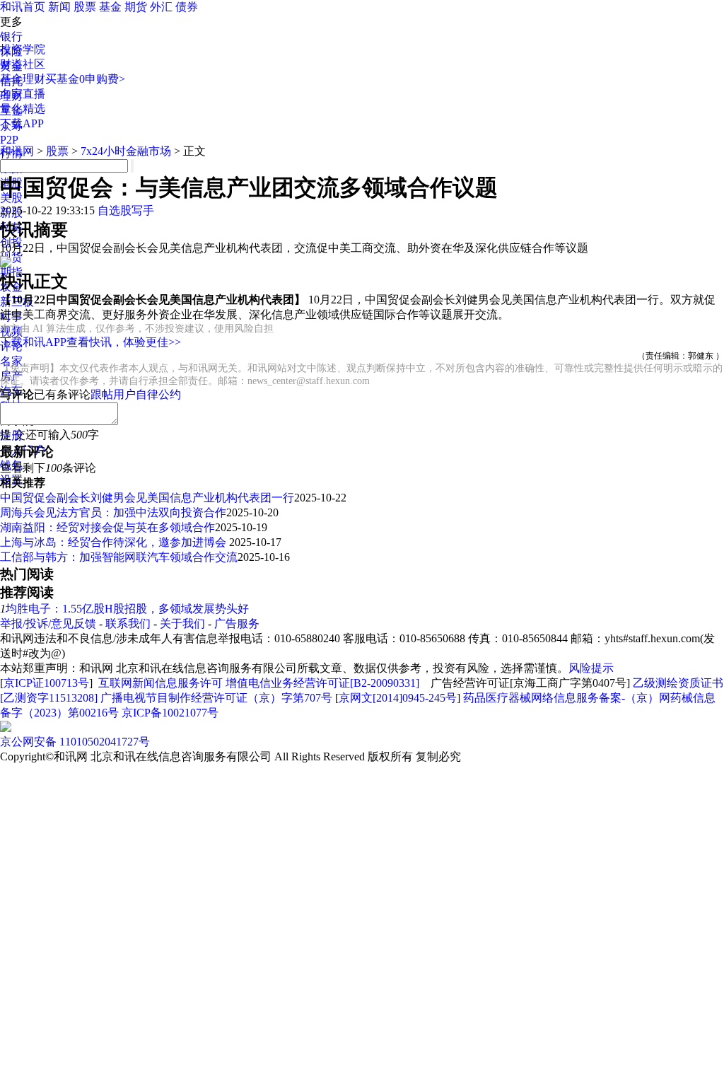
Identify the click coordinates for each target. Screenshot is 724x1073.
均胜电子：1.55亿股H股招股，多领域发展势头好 (127, 609)
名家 (11, 361)
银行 (11, 36)
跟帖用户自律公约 (135, 394)
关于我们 (182, 623)
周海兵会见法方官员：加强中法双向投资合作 (113, 512)
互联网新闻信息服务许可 (160, 683)
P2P (9, 140)
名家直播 (22, 94)
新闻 (59, 7)
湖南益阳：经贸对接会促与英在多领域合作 (107, 527)
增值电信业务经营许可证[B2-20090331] (322, 683)
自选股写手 (126, 210)
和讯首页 (22, 7)
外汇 (161, 7)
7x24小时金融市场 (126, 151)
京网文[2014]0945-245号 (398, 698)
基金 (110, 7)
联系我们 (128, 623)
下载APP (22, 123)
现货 (11, 257)
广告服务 (236, 623)
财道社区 (22, 64)
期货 (135, 7)
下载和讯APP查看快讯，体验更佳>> (90, 342)
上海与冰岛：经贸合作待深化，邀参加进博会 (114, 542)
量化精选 (22, 109)
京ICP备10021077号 (170, 713)
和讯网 (17, 151)
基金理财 (22, 79)
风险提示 (591, 668)
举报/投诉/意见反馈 (48, 623)
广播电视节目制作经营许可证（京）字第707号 (216, 698)
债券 (186, 7)
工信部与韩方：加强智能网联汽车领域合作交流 (119, 557)
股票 (85, 7)
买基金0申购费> (85, 79)
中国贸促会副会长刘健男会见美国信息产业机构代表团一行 (147, 498)
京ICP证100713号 (46, 683)
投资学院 (22, 49)
